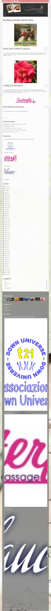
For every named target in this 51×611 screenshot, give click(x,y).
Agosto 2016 (6, 240)
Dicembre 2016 (7, 234)
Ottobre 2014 (6, 274)
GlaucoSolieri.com (7, 166)
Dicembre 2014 (7, 272)
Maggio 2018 (6, 213)
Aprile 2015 (6, 264)
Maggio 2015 (6, 263)
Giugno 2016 (6, 243)
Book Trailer (7, 283)
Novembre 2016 (7, 236)
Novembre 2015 (7, 253)
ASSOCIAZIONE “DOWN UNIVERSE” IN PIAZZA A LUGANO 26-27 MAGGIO (19, 139)
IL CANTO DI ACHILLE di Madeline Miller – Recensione (15, 130)
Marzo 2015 (6, 266)
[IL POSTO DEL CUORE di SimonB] (27, 299)
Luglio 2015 (6, 259)
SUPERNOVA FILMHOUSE (9, 126)
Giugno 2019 (6, 201)
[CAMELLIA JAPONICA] (25, 71)
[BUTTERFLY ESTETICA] (25, 100)
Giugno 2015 (6, 261)
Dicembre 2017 (7, 222)
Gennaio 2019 (7, 205)
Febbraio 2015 (7, 268)
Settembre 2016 (7, 238)
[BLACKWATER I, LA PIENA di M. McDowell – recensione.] (5, 299)
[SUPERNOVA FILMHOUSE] (11, 299)
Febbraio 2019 (7, 203)
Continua (14, 55)
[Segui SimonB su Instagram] (17, 1)
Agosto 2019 (6, 199)
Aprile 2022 (6, 190)
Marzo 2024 (6, 186)
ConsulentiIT (19, 608)
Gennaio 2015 (7, 270)
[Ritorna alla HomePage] (4, 1)
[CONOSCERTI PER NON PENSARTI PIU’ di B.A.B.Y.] (32, 299)
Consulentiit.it (6, 179)
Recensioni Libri (8, 288)
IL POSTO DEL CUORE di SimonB (10, 131)
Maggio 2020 (6, 194)
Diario (8, 51)
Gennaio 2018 (7, 220)
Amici (8, 109)
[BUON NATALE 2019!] (37, 299)
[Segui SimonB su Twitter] (12, 1)
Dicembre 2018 (7, 207)
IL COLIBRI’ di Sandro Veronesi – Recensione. (13, 128)
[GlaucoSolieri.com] (10, 172)
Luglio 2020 (6, 192)
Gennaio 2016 (7, 251)
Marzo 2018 (6, 217)
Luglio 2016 (6, 241)
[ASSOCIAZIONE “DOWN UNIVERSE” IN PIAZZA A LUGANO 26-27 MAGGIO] (10, 145)
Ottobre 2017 (6, 226)
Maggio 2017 (6, 230)
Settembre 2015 (7, 257)
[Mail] (7, 1)
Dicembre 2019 (7, 196)
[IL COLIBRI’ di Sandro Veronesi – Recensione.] (16, 299)
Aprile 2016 (6, 247)
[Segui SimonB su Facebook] (10, 1)
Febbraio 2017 (7, 232)
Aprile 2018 (6, 215)
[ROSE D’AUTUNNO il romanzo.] (25, 34)
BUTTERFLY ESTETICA (9, 152)
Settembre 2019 (7, 197)
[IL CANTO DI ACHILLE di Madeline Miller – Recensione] (21, 299)
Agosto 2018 (6, 211)
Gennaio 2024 (7, 188)
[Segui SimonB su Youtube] (14, 1)
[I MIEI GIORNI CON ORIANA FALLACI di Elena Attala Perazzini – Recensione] (42, 299)
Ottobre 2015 (6, 255)
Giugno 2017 (6, 228)
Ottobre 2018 (6, 209)
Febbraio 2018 (7, 219)
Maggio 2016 (6, 245)
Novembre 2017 (7, 224)
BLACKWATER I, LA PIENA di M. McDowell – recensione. (15, 124)
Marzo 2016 (6, 249)
